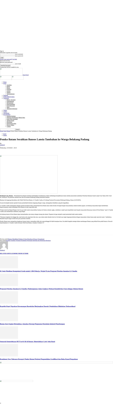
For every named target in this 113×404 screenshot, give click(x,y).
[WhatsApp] (20, 150)
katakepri (2, 145)
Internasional (10, 102)
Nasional (5, 95)
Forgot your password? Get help (8, 59)
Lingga (8, 91)
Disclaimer (9, 122)
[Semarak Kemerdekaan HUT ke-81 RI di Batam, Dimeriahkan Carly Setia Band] (9, 338)
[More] (26, 150)
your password (19, 56)
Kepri (4, 83)
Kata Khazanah (11, 105)
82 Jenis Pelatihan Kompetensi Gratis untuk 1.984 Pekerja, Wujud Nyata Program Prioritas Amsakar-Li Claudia (38, 271)
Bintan (8, 88)
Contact (9, 126)
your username (19, 54)
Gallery (5, 111)
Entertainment (10, 101)
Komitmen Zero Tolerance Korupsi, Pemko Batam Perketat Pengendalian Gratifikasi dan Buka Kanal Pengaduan (39, 359)
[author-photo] (4, 248)
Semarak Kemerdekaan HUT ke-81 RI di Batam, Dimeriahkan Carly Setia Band (27, 341)
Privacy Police (10, 125)
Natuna (8, 92)
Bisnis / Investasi (11, 100)
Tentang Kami (10, 120)
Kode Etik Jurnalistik (12, 119)
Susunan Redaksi (11, 116)
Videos (5, 110)
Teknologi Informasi (12, 108)
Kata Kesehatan (11, 104)
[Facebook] (2, 150)
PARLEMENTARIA (9, 97)
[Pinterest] (14, 150)
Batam (8, 86)
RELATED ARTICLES (7, 253)
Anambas (9, 85)
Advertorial (6, 113)
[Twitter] (8, 150)
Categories (6, 98)
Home (5, 82)
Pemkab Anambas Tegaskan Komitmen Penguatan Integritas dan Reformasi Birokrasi (28, 240)
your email (18, 63)
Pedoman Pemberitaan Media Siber (16, 117)
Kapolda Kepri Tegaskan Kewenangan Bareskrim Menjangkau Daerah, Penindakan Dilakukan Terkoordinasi (37, 306)
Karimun (9, 89)
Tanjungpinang (10, 94)
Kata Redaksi (6, 114)
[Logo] (6, 79)
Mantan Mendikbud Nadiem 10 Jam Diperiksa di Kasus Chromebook (26, 239)
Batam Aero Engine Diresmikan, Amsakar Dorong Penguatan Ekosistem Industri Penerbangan (32, 324)
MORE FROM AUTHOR (21, 253)
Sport (8, 107)
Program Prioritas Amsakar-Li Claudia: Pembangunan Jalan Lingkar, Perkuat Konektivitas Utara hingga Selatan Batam (41, 289)
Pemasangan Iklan (11, 123)
